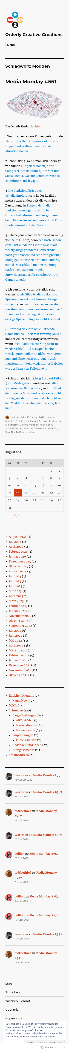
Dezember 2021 (19, 665)
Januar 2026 (17, 556)
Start (8, 983)
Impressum (13, 1018)
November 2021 (20, 670)
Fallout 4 (35, 421)
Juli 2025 (15, 576)
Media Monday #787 (47, 792)
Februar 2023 (18, 606)
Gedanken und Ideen (27, 745)
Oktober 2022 (18, 620)
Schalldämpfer (13, 428)
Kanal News (20, 700)
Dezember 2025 (20, 561)
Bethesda (23, 421)
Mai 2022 (15, 640)
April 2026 (16, 546)
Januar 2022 (17, 660)
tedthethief (17, 417)
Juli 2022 (15, 630)
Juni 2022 (15, 635)
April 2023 (16, 596)
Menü (11, 45)
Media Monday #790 (47, 775)
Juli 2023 (15, 581)
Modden (34, 424)
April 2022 (16, 645)
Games (24, 424)
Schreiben (16, 710)
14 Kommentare (25, 432)
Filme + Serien (26, 740)
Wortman (21, 775)
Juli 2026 (15, 541)
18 (17, 493)
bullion (20, 853)
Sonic (27, 428)
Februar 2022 (18, 655)
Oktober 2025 (18, 566)
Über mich (12, 1009)
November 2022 (20, 616)
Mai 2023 (15, 591)
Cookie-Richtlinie (45, 1036)
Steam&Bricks (19, 755)
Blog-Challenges (24, 715)
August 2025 (18, 571)
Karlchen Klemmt (21, 695)
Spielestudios (39, 428)
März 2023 (16, 601)
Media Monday (26, 725)
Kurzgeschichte (23, 750)
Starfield (52, 428)
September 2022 (20, 625)
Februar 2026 (18, 551)
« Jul (17, 515)
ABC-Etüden (24, 720)
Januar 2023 (17, 611)
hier (38, 126)
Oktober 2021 (18, 675)
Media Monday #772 (44, 915)
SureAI (9, 432)
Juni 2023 (15, 586)
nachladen (46, 424)
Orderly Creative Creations (33, 34)
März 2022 (16, 650)
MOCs (13, 705)
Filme (44, 421)
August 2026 (18, 536)
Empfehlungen (22, 735)
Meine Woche (25, 730)
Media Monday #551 (30, 82)
